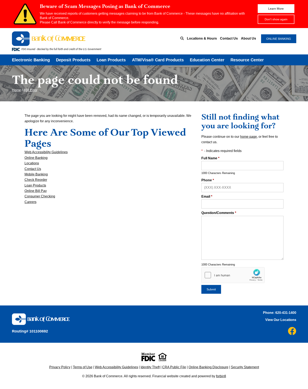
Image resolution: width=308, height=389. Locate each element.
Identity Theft (150, 367)
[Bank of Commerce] (73, 38)
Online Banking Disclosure (208, 367)
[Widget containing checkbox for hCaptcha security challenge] (233, 275)
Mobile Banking (36, 174)
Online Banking (36, 158)
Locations (32, 163)
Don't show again (276, 19)
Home (16, 90)
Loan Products (111, 60)
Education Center (207, 60)
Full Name (210, 158)
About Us (248, 38)
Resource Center (247, 60)
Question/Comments (218, 213)
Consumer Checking (40, 196)
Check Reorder (36, 180)
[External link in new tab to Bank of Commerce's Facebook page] (292, 331)
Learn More (276, 8)
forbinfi (221, 376)
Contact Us (229, 38)
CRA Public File (174, 367)
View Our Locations (280, 320)
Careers (30, 202)
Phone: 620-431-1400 (279, 312)
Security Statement (245, 367)
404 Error (30, 90)
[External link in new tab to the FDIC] (148, 357)
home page (248, 136)
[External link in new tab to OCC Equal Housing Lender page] (162, 357)
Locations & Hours (202, 38)
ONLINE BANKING (278, 38)
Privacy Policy (59, 367)
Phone (207, 180)
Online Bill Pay (36, 191)
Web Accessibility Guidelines (46, 152)
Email (206, 196)
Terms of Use (82, 367)
